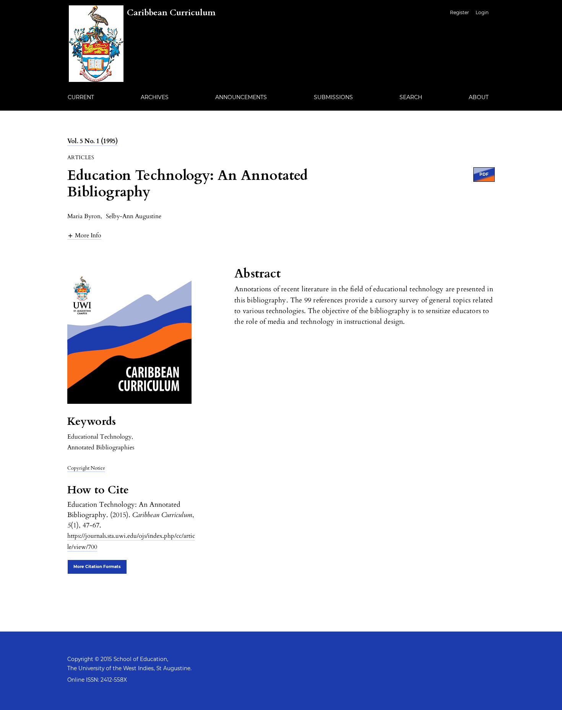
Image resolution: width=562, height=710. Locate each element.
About (479, 97)
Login (482, 12)
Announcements (241, 97)
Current (81, 97)
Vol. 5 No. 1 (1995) (92, 141)
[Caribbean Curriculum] (142, 80)
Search (411, 97)
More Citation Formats (97, 566)
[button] (84, 235)
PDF (484, 174)
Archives (155, 97)
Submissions (333, 97)
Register (459, 12)
